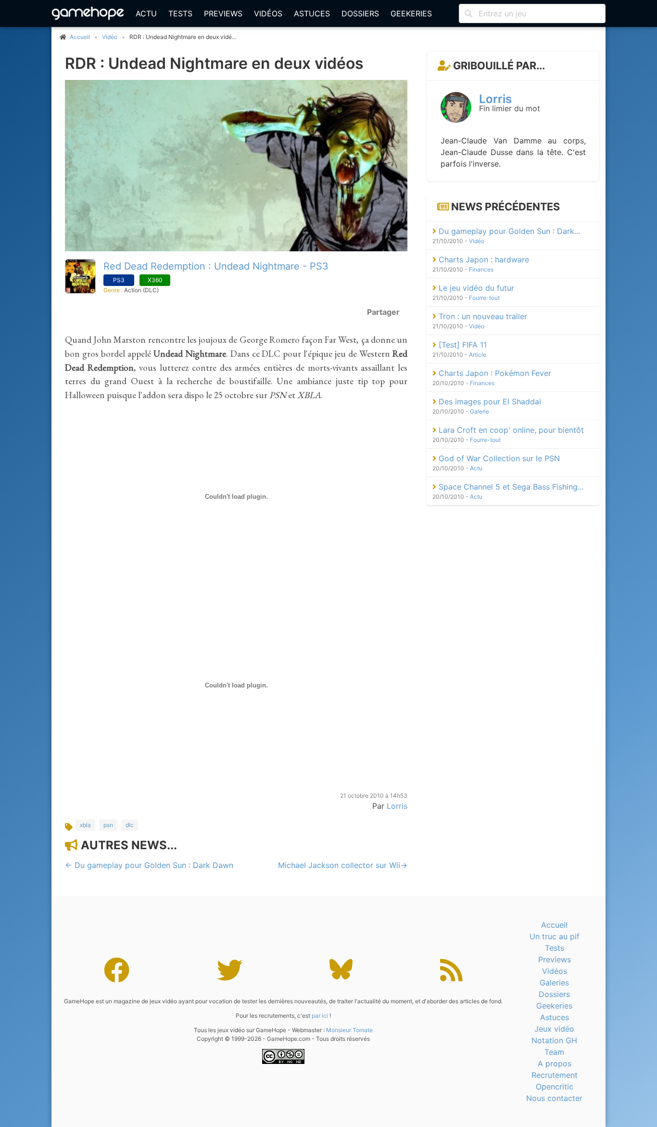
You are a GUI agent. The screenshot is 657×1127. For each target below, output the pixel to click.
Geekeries (411, 13)
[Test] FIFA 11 (461, 345)
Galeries (554, 982)
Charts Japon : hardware (482, 259)
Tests (180, 13)
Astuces (312, 13)
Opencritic (554, 1086)
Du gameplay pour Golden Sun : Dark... (508, 231)
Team (554, 1052)
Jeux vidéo (554, 1029)
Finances (481, 269)
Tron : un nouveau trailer (481, 316)
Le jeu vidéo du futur (475, 288)
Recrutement (554, 1075)
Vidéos (268, 13)
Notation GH (554, 1040)
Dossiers (360, 13)
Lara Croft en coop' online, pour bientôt (510, 430)
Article (477, 354)
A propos (554, 1063)
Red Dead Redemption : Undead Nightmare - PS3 (215, 266)
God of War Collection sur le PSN (498, 458)
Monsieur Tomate (349, 1030)
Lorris (397, 806)
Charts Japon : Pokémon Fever (493, 373)
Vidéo (109, 36)
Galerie (479, 411)
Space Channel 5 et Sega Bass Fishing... (509, 487)
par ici (320, 1015)
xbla (85, 825)
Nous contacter (554, 1098)
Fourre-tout (484, 297)
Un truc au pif (555, 936)
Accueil (554, 925)
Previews (223, 13)
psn (108, 825)
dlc (130, 825)
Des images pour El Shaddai (488, 401)
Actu (146, 13)
